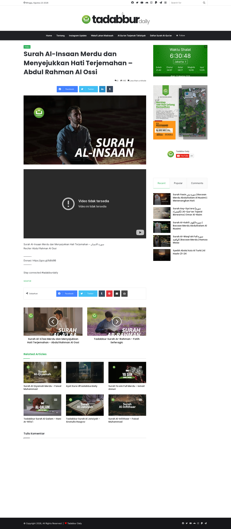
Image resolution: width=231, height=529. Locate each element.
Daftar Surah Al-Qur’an (161, 35)
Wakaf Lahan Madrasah (102, 35)
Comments (197, 183)
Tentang (60, 35)
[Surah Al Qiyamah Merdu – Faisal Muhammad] (42, 372)
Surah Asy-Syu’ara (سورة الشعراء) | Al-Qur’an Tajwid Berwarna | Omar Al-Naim (187, 211)
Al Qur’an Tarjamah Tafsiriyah (132, 35)
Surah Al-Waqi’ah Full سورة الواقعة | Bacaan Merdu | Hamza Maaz (190, 239)
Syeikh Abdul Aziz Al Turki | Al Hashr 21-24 (189, 252)
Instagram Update (78, 35)
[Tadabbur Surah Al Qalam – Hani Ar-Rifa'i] (42, 405)
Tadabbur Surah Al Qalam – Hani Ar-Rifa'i (42, 420)
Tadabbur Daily (74, 523)
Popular (178, 183)
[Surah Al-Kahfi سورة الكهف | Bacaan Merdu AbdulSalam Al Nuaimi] (161, 227)
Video (27, 47)
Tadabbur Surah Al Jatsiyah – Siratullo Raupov (83, 420)
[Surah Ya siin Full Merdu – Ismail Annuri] (127, 372)
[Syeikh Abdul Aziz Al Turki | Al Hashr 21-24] (161, 255)
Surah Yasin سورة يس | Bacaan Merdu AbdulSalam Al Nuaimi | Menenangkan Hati (190, 197)
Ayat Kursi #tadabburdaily (81, 386)
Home (49, 35)
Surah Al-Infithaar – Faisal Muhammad (123, 420)
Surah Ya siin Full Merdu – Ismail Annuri (126, 387)
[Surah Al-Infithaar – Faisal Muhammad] (127, 405)
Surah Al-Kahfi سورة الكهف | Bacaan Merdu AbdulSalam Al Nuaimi (190, 225)
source (27, 280)
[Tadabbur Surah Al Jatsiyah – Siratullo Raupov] (85, 405)
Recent (161, 183)
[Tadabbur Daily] (115, 18)
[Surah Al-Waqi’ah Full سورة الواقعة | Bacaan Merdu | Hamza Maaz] (161, 241)
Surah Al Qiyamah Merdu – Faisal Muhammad (42, 387)
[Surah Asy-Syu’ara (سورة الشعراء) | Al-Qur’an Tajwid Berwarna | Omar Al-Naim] (161, 213)
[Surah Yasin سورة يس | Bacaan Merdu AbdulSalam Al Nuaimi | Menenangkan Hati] (161, 199)
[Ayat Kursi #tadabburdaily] (85, 372)
